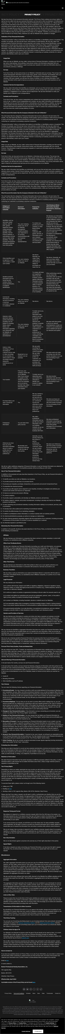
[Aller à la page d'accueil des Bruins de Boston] (3, 2)
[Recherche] (2, 8)
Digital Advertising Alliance (47, 923)
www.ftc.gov (25, 938)
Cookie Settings (50, 1023)
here (10, 788)
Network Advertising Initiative (27, 923)
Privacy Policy (12, 1023)
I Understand (37, 1031)
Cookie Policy (23, 1023)
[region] (32, 1025)
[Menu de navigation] (63, 8)
